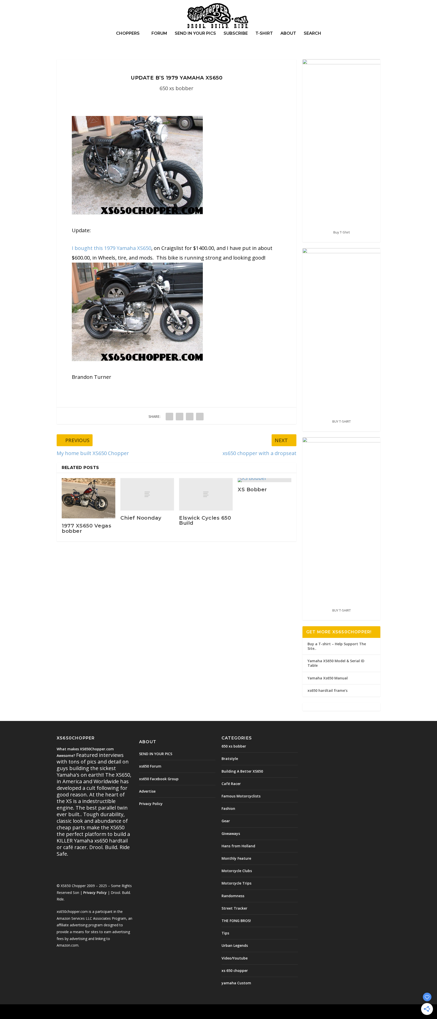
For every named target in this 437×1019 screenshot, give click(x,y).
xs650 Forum (150, 766)
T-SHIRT (264, 33)
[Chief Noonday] (147, 494)
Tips (225, 933)
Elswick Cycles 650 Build (205, 520)
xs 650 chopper (235, 970)
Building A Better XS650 (242, 771)
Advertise (147, 791)
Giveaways (231, 833)
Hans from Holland (238, 846)
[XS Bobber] (264, 480)
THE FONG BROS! (236, 920)
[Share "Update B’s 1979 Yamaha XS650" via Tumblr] (179, 416)
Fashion (228, 808)
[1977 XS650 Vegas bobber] (88, 498)
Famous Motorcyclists (241, 796)
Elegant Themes (91, 1012)
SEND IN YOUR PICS (195, 33)
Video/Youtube (235, 958)
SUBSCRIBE (236, 33)
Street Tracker (234, 908)
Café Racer (231, 783)
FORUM (159, 33)
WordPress (139, 1012)
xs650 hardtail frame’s (327, 690)
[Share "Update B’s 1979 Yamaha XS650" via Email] (200, 416)
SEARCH (312, 33)
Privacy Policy (95, 892)
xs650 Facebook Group (159, 778)
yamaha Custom (236, 983)
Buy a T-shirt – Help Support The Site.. (337, 646)
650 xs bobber (176, 88)
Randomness (233, 895)
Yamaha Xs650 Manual (328, 678)
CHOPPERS (128, 33)
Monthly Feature (236, 858)
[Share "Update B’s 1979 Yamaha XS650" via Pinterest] (190, 416)
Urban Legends (235, 945)
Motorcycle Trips (236, 883)
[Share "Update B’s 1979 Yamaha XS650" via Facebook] (169, 416)
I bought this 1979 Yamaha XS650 (111, 248)
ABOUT (288, 33)
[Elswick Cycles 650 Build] (206, 494)
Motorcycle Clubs (237, 870)
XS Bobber (252, 489)
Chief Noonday (141, 518)
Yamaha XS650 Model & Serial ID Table (336, 663)
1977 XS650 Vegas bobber (86, 528)
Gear (226, 820)
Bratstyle (230, 758)
